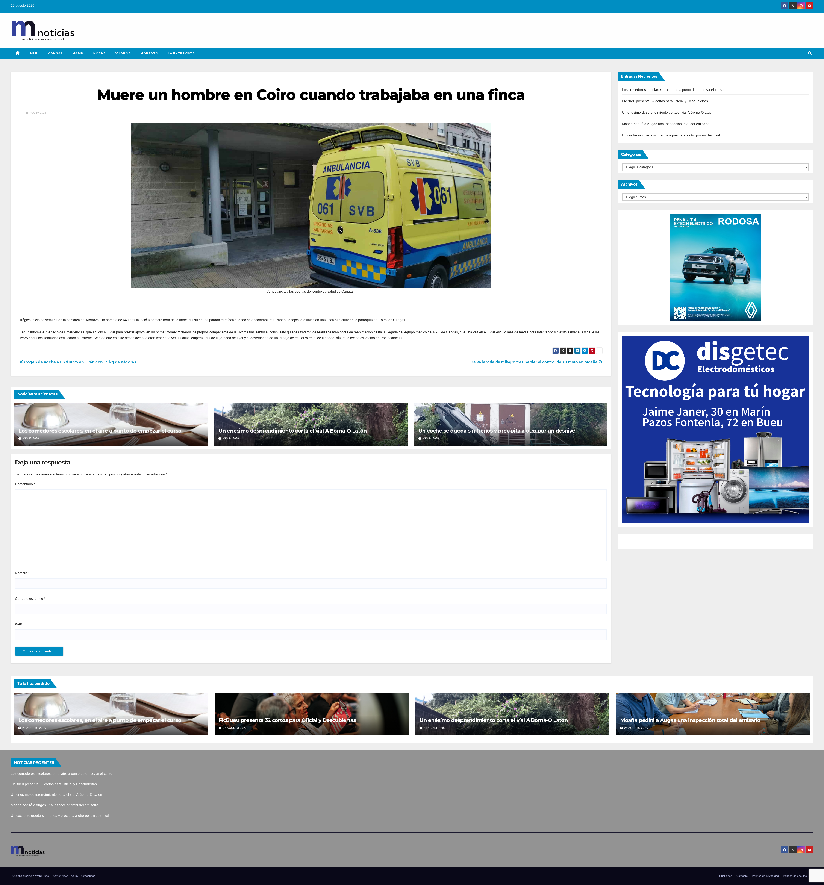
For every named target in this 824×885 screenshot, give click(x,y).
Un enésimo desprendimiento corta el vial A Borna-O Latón (292, 431)
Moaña (99, 53)
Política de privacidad (765, 875)
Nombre (22, 573)
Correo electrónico (30, 599)
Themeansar (86, 875)
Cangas (55, 53)
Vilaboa (123, 53)
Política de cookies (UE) (798, 875)
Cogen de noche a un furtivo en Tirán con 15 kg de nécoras (79, 362)
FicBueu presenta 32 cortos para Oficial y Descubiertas (665, 101)
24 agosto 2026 (235, 727)
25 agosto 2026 (34, 727)
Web (18, 624)
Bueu (34, 53)
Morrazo (149, 53)
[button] (810, 53)
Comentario (25, 484)
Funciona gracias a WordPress (30, 875)
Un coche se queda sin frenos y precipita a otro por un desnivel (497, 431)
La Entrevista (181, 53)
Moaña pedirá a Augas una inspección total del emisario (666, 124)
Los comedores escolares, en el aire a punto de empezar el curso (99, 431)
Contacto (742, 875)
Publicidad (725, 875)
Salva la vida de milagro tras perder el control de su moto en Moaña (534, 362)
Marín (77, 53)
